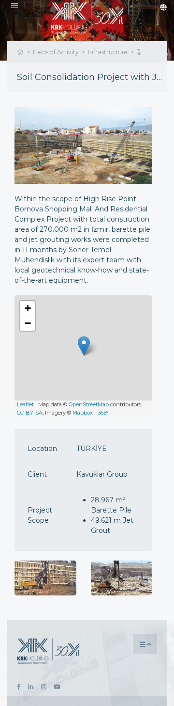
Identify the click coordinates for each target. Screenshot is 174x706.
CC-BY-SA (30, 412)
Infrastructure (108, 52)
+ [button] (28, 308)
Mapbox (82, 412)
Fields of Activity (56, 52)
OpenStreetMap (89, 404)
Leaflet (25, 404)
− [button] (28, 323)
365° (103, 412)
